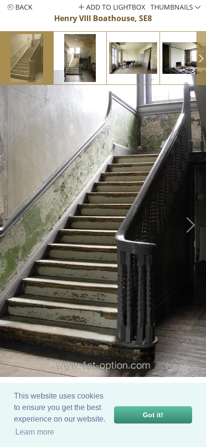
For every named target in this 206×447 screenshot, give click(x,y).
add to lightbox (114, 7)
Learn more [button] (34, 432)
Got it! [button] (153, 415)
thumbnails (172, 7)
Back (23, 7)
